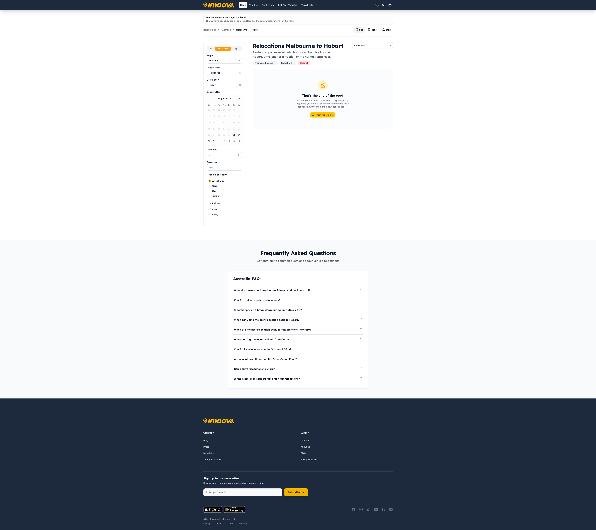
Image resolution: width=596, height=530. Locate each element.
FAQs (303, 453)
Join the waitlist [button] (324, 114)
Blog (205, 440)
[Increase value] (238, 155)
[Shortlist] (377, 5)
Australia (226, 29)
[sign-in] (390, 5)
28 (234, 135)
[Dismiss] (389, 17)
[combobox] (224, 61)
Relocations (209, 29)
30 (209, 141)
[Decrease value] (233, 155)
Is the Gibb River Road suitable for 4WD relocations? (267, 378)
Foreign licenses (309, 459)
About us (305, 446)
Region (210, 55)
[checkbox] (209, 209)
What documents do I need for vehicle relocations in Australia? (273, 290)
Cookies (230, 523)
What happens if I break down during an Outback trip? (268, 310)
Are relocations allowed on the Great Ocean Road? (265, 359)
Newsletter (209, 453)
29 (239, 135)
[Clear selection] (240, 73)
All (211, 49)
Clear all (304, 63)
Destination (213, 79)
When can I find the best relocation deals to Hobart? (266, 319)
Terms (218, 523)
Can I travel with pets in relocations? (257, 300)
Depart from (213, 67)
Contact (305, 440)
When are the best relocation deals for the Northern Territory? (272, 329)
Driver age (212, 162)
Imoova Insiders (212, 459)
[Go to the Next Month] (239, 98)
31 (214, 141)
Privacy (206, 523)
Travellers (212, 149)
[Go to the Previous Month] (209, 98)
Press (206, 446)
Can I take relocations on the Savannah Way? (262, 349)
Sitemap (243, 523)
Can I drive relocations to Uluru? (254, 368)
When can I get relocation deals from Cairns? (262, 339)
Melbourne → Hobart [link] (247, 29)
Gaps (236, 49)
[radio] (209, 181)
